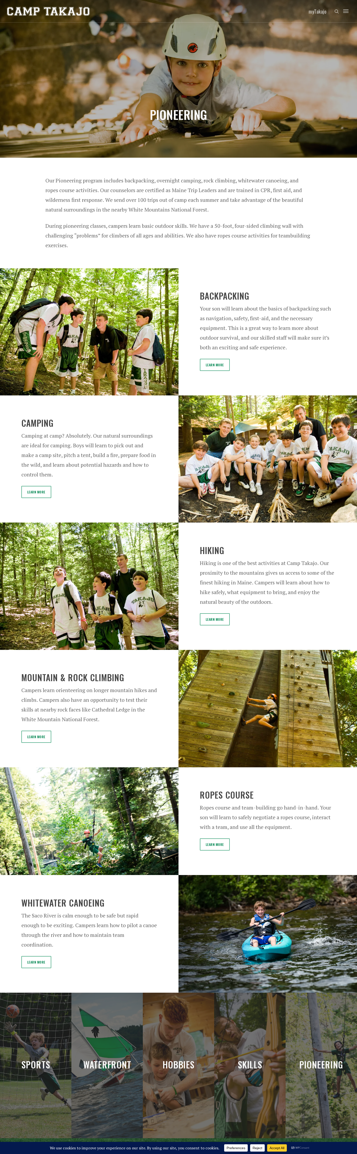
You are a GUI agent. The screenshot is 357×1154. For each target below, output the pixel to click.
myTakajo (317, 11)
